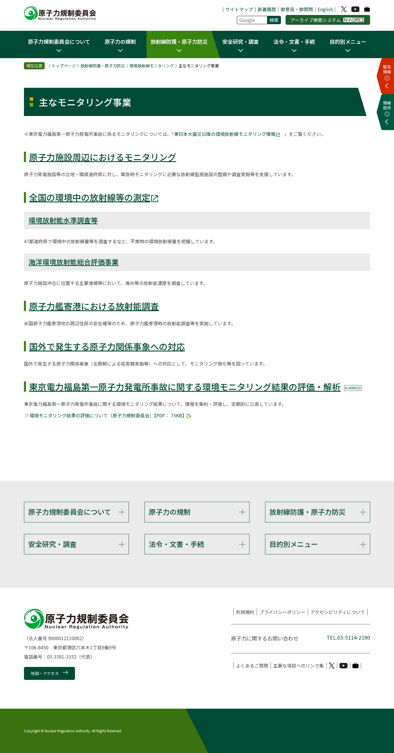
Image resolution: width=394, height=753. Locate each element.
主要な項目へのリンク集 (298, 665)
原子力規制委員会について (69, 512)
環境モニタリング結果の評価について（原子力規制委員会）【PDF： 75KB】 (108, 415)
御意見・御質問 (297, 9)
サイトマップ (239, 9)
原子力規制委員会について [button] (59, 41)
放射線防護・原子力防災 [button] (179, 41)
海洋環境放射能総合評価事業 (74, 262)
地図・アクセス (45, 673)
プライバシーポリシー (282, 612)
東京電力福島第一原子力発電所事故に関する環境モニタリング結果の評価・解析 (185, 386)
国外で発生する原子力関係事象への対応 (107, 346)
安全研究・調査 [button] (240, 41)
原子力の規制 (169, 512)
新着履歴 (267, 9)
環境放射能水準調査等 (63, 220)
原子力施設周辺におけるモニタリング (102, 157)
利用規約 (245, 612)
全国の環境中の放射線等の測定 (89, 197)
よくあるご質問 (252, 665)
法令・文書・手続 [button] (294, 41)
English (325, 9)
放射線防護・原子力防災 (102, 66)
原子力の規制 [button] (120, 41)
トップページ (64, 66)
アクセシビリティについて (337, 612)
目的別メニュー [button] (348, 41)
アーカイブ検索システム (315, 19)
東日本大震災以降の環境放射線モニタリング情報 (224, 133)
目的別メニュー (293, 544)
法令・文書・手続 (176, 544)
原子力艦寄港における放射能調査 (94, 306)
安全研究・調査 (52, 544)
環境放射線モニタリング (152, 66)
